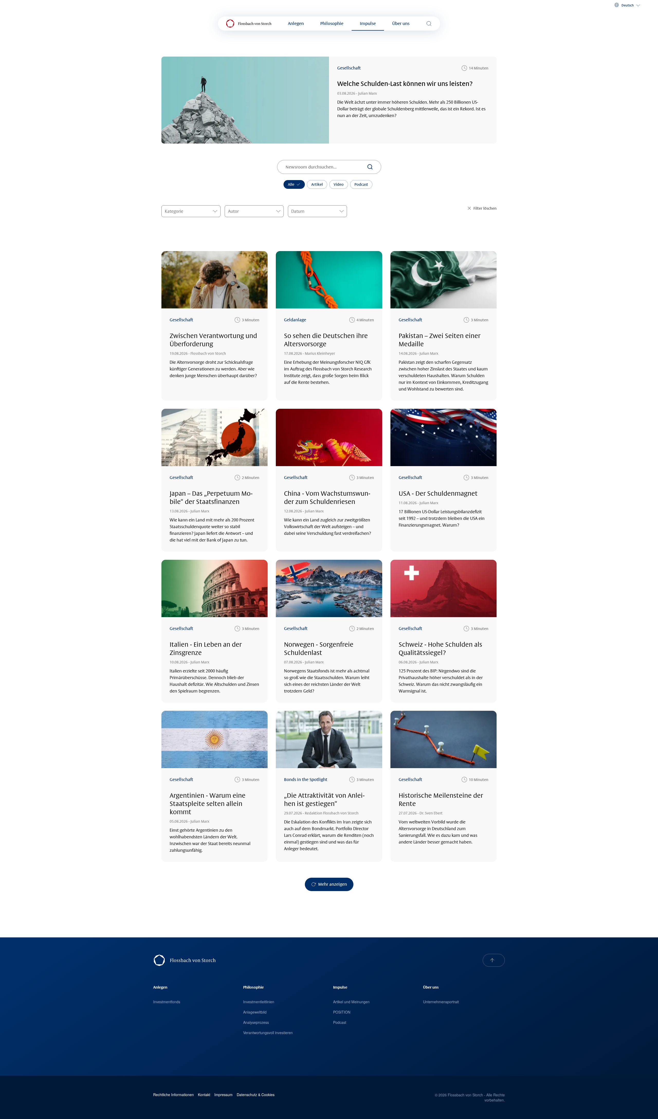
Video (339, 184)
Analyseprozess (256, 1022)
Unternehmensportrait (441, 1001)
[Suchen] (370, 167)
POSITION (341, 1012)
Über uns (400, 23)
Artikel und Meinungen (351, 1001)
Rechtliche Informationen (173, 1094)
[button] (626, 5)
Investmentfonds (166, 1001)
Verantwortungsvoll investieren (268, 1032)
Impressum (223, 1094)
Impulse (368, 23)
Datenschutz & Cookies (256, 1094)
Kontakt (204, 1094)
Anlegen (296, 23)
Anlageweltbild (255, 1012)
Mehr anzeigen (332, 884)
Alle (291, 184)
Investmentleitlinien (258, 1001)
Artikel (317, 184)
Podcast (361, 184)
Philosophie (331, 23)
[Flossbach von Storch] (249, 23)
